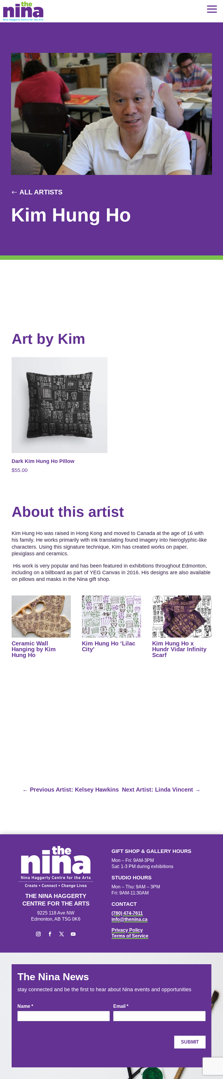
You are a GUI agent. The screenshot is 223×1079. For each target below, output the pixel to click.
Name (25, 1006)
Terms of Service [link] (130, 935)
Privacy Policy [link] (127, 930)
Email (120, 1006)
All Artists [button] (40, 192)
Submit (190, 1041)
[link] (23, 11)
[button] (212, 9)
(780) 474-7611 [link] (127, 913)
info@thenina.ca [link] (130, 919)
